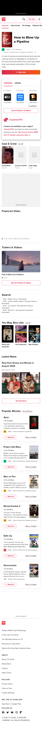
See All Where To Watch (21, 110)
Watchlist (22, 72)
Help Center (6, 673)
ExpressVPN (9, 129)
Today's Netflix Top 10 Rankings (14, 630)
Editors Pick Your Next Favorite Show (16, 648)
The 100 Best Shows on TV (12, 639)
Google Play (16, 704)
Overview (5, 25)
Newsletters (6, 664)
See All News (21, 401)
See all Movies (27, 411)
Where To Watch (31, 437)
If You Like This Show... (11, 635)
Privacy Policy (7, 684)
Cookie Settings (8, 693)
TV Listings (26, 25)
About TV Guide (8, 659)
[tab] (8, 83)
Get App (32, 19)
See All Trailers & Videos (21, 283)
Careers (5, 668)
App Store (6, 704)
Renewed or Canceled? (11, 644)
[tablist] (21, 83)
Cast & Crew (15, 25)
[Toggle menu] (39, 19)
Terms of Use (7, 688)
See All (20, 144)
